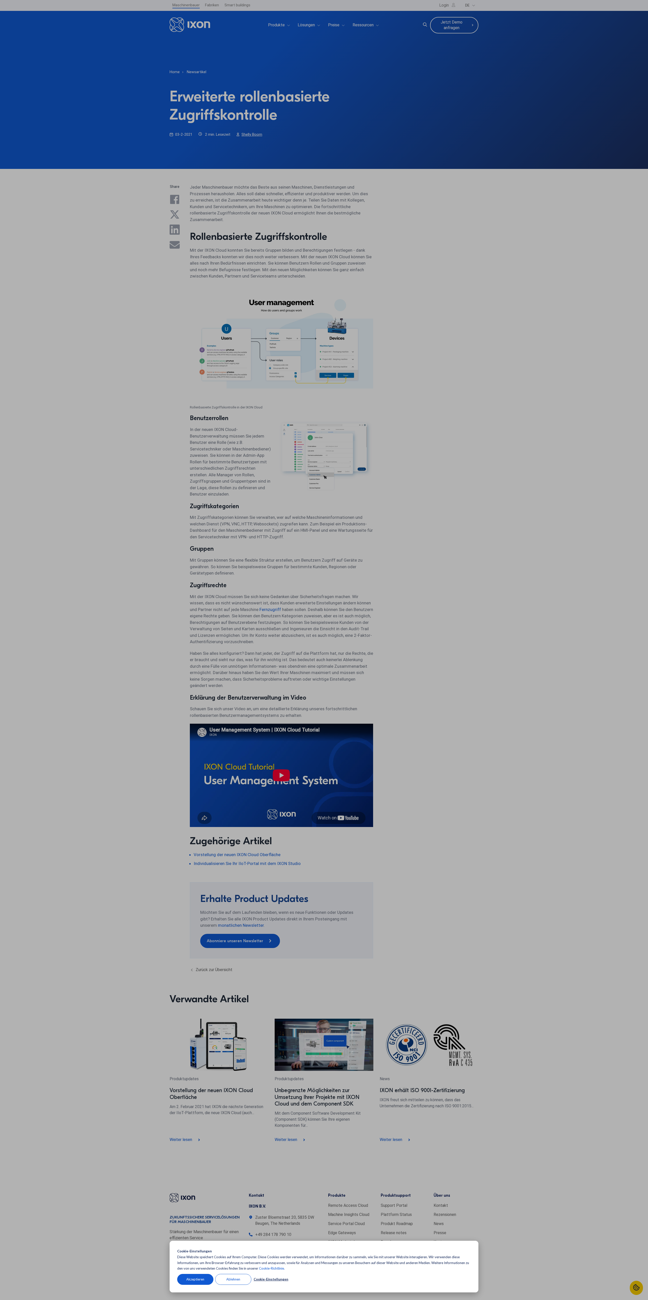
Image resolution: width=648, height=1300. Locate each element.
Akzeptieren (195, 1279)
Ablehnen (233, 1279)
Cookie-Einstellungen (271, 1279)
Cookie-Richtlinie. (272, 1268)
